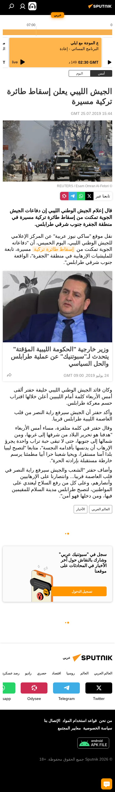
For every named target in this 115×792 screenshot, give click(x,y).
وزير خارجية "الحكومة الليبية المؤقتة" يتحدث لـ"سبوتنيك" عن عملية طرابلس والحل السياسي (60, 356)
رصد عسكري (10, 673)
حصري (41, 673)
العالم (84, 673)
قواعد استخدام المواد (80, 720)
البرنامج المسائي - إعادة (79, 48)
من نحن (105, 720)
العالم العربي (101, 509)
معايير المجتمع (69, 728)
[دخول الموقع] (22, 6)
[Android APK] (93, 743)
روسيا (70, 673)
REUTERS (65, 186)
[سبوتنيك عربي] (101, 8)
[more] (9, 374)
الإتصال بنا (52, 720)
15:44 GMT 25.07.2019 (91, 113)
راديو (28, 673)
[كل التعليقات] (106, 783)
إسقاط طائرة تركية (54, 249)
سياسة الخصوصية (97, 728)
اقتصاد (56, 673)
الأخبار (80, 509)
